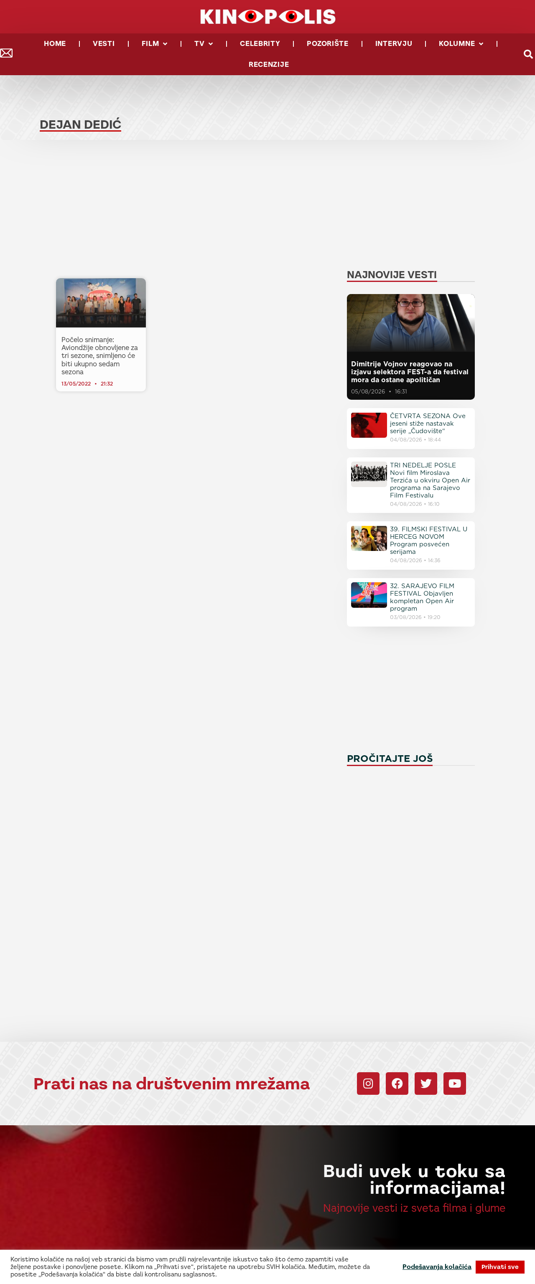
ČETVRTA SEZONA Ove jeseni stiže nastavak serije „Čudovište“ (428, 423)
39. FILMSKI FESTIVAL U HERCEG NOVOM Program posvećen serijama (428, 540)
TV (199, 43)
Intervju (394, 43)
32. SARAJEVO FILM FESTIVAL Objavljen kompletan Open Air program (422, 597)
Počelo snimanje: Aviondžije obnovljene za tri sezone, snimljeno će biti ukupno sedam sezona (99, 355)
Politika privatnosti (411, 1271)
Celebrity (260, 43)
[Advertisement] (197, 211)
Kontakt (392, 1263)
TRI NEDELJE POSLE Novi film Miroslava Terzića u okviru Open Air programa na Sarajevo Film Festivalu (430, 480)
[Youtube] (454, 1083)
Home (55, 43)
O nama (429, 1263)
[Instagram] (368, 1083)
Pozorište (327, 43)
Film (150, 43)
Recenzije (269, 64)
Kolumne (457, 43)
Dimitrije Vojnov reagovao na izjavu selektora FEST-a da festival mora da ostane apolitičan (410, 372)
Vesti (104, 43)
